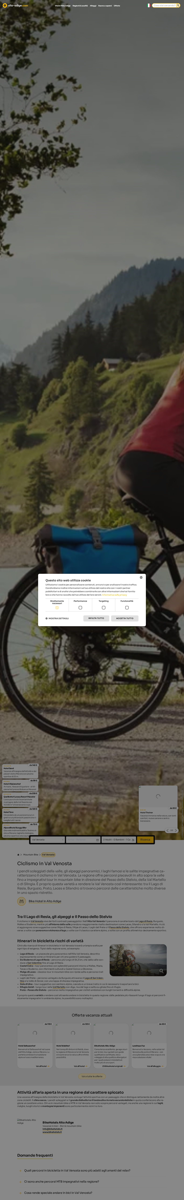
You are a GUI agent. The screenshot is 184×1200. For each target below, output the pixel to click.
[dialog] (92, 600)
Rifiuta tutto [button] (96, 618)
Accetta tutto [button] (124, 618)
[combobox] (141, 577)
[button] (57, 618)
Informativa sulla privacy (114, 595)
